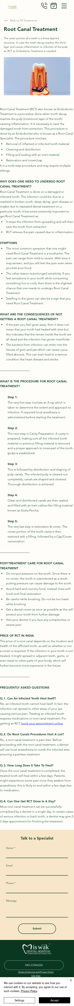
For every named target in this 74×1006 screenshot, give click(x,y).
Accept (54, 1000)
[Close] (68, 982)
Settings (19, 1000)
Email (9, 865)
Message (11, 900)
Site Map (35, 975)
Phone (10, 883)
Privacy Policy (29, 991)
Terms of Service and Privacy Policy (36, 971)
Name (9, 848)
